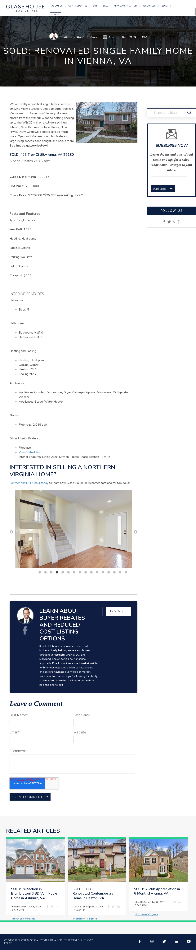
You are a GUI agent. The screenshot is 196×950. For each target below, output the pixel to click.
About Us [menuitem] (57, 6)
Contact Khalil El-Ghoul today (29, 483)
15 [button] (120, 572)
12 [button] (103, 572)
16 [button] (126, 572)
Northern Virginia (23, 918)
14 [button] (114, 572)
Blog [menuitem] (165, 6)
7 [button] (74, 572)
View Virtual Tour (30, 452)
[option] (73, 529)
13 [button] (108, 572)
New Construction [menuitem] (125, 6)
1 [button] (40, 572)
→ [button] (135, 532)
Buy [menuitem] (95, 6)
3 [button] (51, 572)
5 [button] (63, 572)
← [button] (11, 532)
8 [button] (80, 572)
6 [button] (68, 572)
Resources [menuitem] (149, 6)
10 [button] (91, 572)
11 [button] (97, 572)
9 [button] (85, 572)
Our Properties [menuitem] (77, 6)
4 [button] (57, 572)
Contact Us (55, 14)
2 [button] (45, 572)
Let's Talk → (118, 611)
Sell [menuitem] (105, 6)
